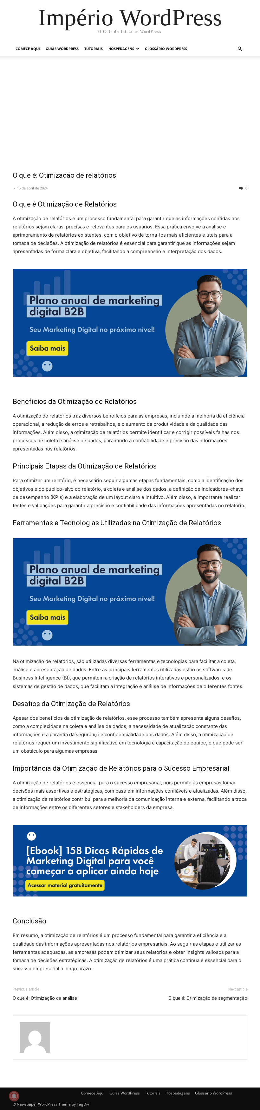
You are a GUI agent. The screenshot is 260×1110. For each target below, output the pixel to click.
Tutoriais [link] (93, 48)
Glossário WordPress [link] (166, 48)
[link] (130, 17)
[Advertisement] (130, 117)
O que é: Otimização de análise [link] (45, 998)
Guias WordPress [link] (62, 48)
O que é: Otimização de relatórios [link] (64, 175)
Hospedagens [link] (121, 48)
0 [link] (245, 188)
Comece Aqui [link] (28, 48)
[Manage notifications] (14, 1096)
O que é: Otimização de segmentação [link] (207, 998)
